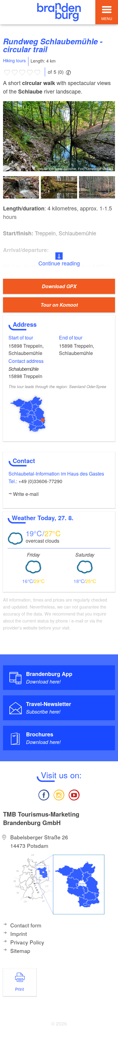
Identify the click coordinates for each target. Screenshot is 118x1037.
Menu (106, 18)
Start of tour (20, 337)
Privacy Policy (27, 942)
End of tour (70, 337)
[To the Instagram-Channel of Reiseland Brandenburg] (59, 794)
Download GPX (59, 286)
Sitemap (20, 950)
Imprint (18, 933)
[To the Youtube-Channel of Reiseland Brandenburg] (74, 794)
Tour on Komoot (59, 304)
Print (19, 989)
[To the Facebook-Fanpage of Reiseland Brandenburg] (43, 794)
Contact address (26, 360)
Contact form (25, 925)
